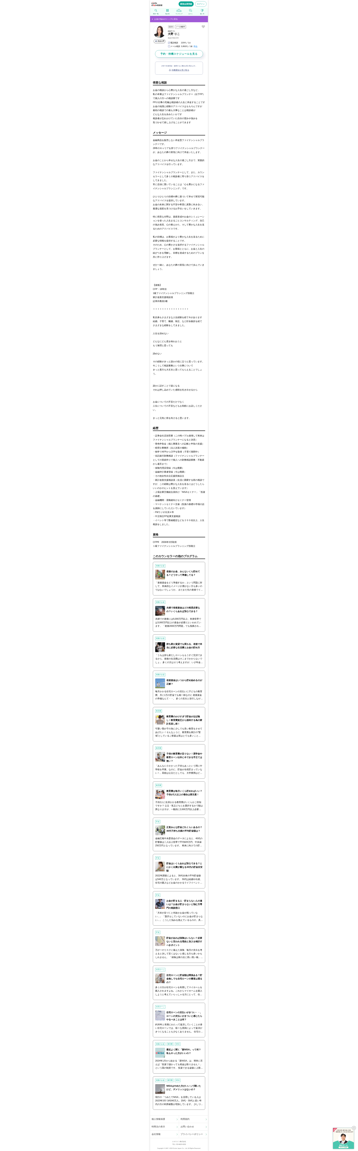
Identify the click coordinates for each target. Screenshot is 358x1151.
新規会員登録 (186, 4)
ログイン (201, 4)
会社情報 (156, 1134)
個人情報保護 (158, 1119)
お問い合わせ (187, 1126)
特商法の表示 (158, 1126)
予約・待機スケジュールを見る (179, 53)
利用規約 (185, 1119)
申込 (195, 46)
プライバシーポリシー (192, 1134)
